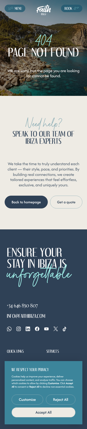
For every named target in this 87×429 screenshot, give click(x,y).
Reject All (60, 399)
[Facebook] (37, 329)
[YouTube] (46, 328)
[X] (55, 329)
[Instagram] (18, 329)
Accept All (43, 412)
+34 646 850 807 (22, 305)
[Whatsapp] (9, 329)
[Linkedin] (28, 329)
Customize (27, 399)
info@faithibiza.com (26, 316)
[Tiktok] (64, 329)
